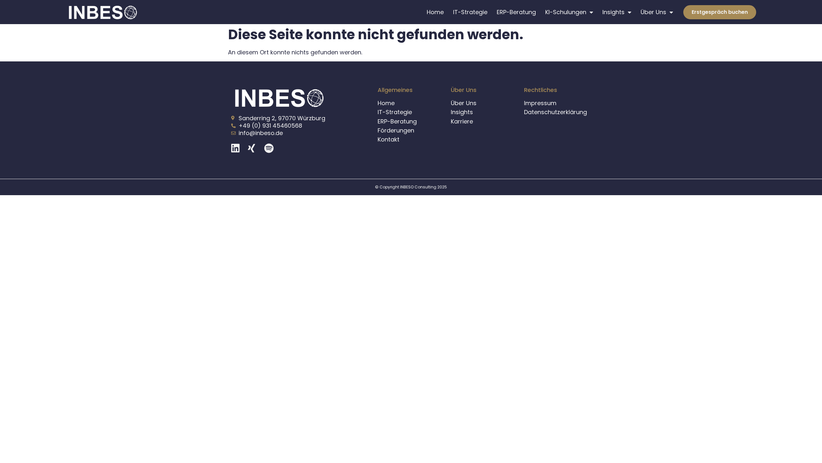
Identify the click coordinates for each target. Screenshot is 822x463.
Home (435, 12)
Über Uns (653, 12)
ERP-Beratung (516, 12)
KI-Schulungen (565, 12)
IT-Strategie (470, 12)
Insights (613, 12)
